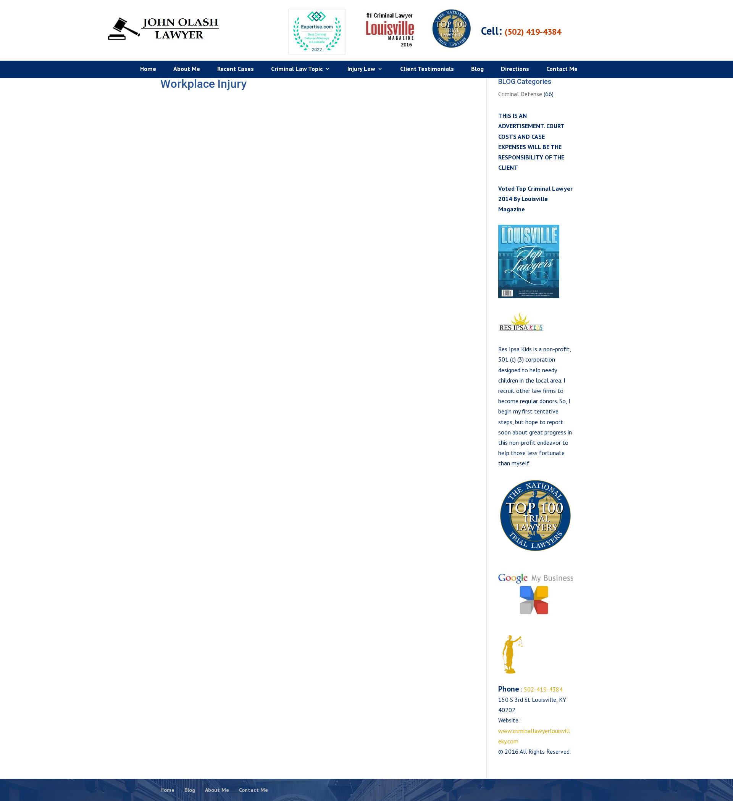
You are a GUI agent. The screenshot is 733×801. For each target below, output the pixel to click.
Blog (477, 69)
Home (148, 69)
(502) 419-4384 (533, 31)
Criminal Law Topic (297, 69)
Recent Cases (235, 69)
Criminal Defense (520, 94)
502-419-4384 (542, 689)
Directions (515, 69)
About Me (186, 69)
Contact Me (562, 69)
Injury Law (361, 69)
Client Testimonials (427, 69)
